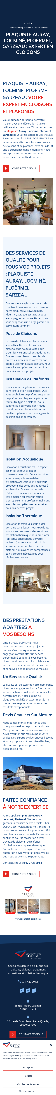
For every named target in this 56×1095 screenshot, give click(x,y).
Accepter (28, 1067)
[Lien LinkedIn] (28, 991)
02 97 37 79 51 (29, 982)
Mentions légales (26, 1091)
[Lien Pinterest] (34, 991)
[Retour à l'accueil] (28, 954)
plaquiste (12, 131)
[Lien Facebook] (21, 991)
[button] (51, 1045)
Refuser (28, 1075)
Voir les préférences (28, 1084)
